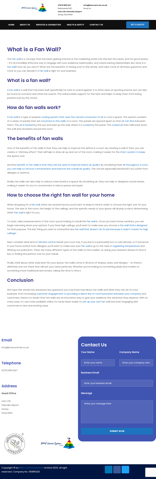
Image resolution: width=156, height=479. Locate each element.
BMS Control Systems (31, 467)
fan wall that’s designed (133, 225)
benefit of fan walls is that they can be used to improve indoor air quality (58, 164)
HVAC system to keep (132, 152)
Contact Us (96, 24)
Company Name (129, 352)
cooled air (117, 125)
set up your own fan (94, 301)
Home (11, 24)
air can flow (128, 121)
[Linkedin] (108, 469)
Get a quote (137, 24)
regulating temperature (126, 246)
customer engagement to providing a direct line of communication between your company (89, 293)
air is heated (26, 125)
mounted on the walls (53, 121)
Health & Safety (75, 24)
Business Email (90, 372)
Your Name (87, 352)
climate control (47, 242)
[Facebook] (117, 469)
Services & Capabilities (48, 24)
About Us (25, 24)
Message (86, 393)
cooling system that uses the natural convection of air (72, 117)
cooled (87, 125)
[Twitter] (125, 469)
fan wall (16, 59)
